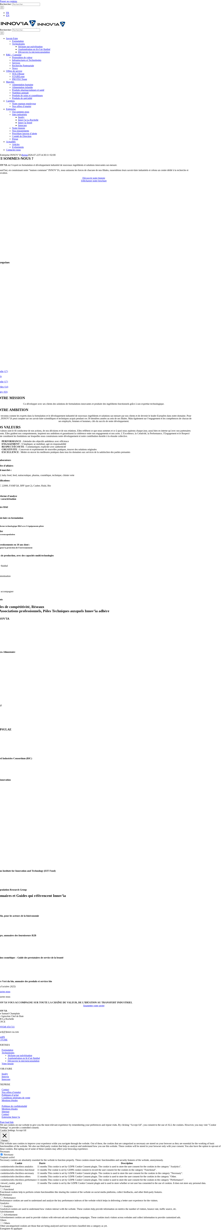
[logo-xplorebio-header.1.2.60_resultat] (94, 910)
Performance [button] (6, 1194)
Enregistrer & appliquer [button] (11, 1228)
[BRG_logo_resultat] (93, 884)
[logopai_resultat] (94, 700)
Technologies (8, 1052)
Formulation (7, 1050)
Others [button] (3, 1220)
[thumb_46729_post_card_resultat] (93, 976)
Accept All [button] (21, 1130)
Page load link (7, 1122)
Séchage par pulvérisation (20, 1055)
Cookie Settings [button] (7, 1130)
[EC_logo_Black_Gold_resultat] (93, 952)
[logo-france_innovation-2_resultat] (93, 774)
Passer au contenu (8, 1)
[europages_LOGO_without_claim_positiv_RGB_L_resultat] (93, 930)
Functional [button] (5, 1186)
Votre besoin (8, 1063)
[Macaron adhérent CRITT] (94, 647)
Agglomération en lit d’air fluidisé (24, 1058)
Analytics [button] (4, 1203)
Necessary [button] (5, 1151)
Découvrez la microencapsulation (23, 1061)
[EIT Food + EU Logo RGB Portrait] (94, 865)
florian (25, 155)
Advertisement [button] (7, 1211)
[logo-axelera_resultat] (93, 718)
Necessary (8, 1154)
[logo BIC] (94, 753)
